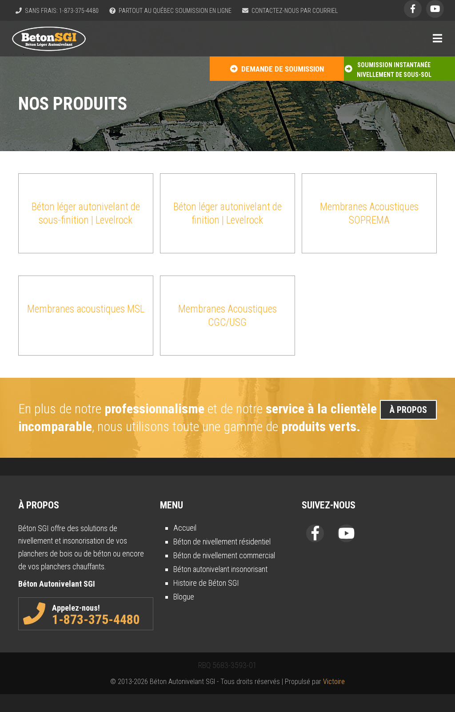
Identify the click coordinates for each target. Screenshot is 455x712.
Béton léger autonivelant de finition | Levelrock (227, 213)
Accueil (184, 527)
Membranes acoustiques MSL (85, 309)
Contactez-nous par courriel (294, 10)
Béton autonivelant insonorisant (220, 569)
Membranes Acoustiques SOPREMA (369, 213)
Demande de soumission (281, 68)
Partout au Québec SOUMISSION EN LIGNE (174, 10)
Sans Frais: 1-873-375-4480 (61, 10)
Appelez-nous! (96, 615)
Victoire (334, 681)
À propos (408, 409)
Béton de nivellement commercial (224, 555)
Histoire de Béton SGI (206, 583)
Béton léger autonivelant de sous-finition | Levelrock (86, 213)
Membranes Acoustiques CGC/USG (227, 315)
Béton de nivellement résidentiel (222, 541)
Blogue (183, 596)
